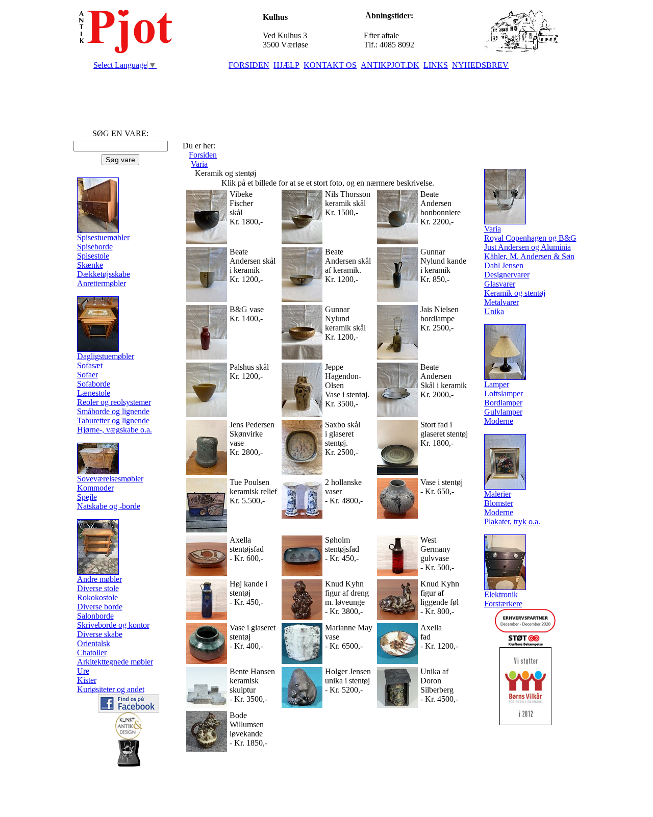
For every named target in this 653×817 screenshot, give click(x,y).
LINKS (435, 65)
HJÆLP (286, 65)
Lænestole (93, 393)
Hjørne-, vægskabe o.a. (114, 429)
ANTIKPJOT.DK (390, 65)
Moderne (498, 421)
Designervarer (507, 274)
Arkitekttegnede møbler (115, 661)
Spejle (87, 497)
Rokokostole (97, 597)
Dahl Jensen (503, 265)
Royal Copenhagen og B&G (530, 238)
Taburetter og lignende (113, 420)
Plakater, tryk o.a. (512, 521)
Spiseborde (95, 246)
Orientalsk (93, 643)
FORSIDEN (249, 65)
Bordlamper (503, 402)
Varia (199, 164)
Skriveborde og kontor (113, 625)
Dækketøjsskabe (103, 274)
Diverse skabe (99, 634)
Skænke (90, 265)
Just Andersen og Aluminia (527, 247)
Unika (494, 311)
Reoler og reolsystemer (114, 402)
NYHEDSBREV (480, 65)
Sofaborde (93, 383)
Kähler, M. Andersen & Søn (529, 256)
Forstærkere (503, 603)
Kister (86, 680)
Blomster (498, 503)
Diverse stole (98, 588)
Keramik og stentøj (514, 293)
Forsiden (203, 154)
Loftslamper (503, 393)
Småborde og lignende (113, 411)
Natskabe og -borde (108, 506)
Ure (83, 671)
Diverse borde (99, 606)
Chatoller (92, 652)
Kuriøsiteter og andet (110, 689)
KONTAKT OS (330, 65)
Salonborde (95, 615)
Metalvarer (501, 302)
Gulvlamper (503, 411)
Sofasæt (90, 365)
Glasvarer (499, 283)
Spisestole (93, 255)
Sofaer (87, 374)
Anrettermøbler (101, 283)
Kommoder (95, 487)
